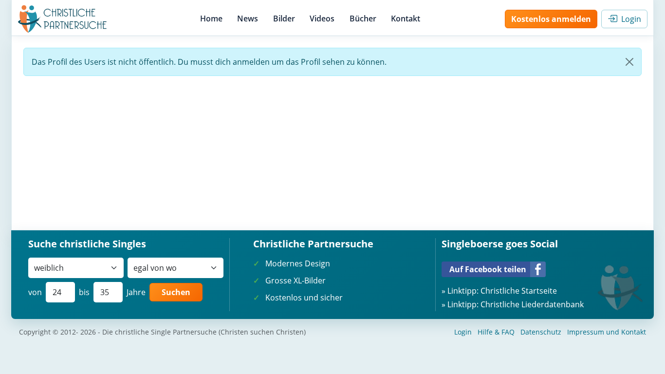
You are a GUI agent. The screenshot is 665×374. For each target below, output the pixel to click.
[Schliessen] (629, 61)
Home (211, 18)
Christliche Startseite (518, 290)
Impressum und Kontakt (606, 332)
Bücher (363, 18)
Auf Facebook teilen (487, 269)
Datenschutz (540, 332)
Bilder (284, 18)
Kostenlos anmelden (551, 19)
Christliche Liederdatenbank (532, 304)
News (247, 18)
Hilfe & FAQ (496, 332)
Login (629, 19)
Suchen (176, 292)
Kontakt (405, 18)
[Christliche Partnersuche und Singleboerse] (63, 19)
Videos (322, 18)
